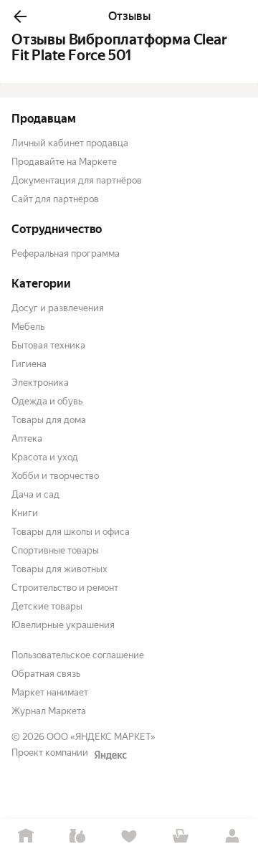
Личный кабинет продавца (69, 143)
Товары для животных (59, 569)
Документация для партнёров (76, 180)
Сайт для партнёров (55, 199)
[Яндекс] (110, 755)
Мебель (27, 326)
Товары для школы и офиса (70, 531)
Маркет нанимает (49, 692)
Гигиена (29, 364)
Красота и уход (44, 457)
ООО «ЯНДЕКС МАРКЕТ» (101, 736)
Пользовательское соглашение (77, 655)
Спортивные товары (55, 550)
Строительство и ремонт (64, 587)
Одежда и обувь (46, 401)
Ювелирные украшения (63, 625)
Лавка (77, 836)
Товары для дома (48, 419)
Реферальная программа (65, 253)
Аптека (26, 438)
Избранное (129, 836)
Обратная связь (45, 673)
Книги (24, 513)
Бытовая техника (48, 345)
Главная (26, 836)
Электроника (40, 382)
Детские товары (46, 606)
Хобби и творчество (55, 475)
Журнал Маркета (48, 711)
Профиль (232, 836)
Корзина (180, 836)
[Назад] (20, 16)
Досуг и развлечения (57, 308)
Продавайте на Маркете (64, 161)
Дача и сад (35, 494)
